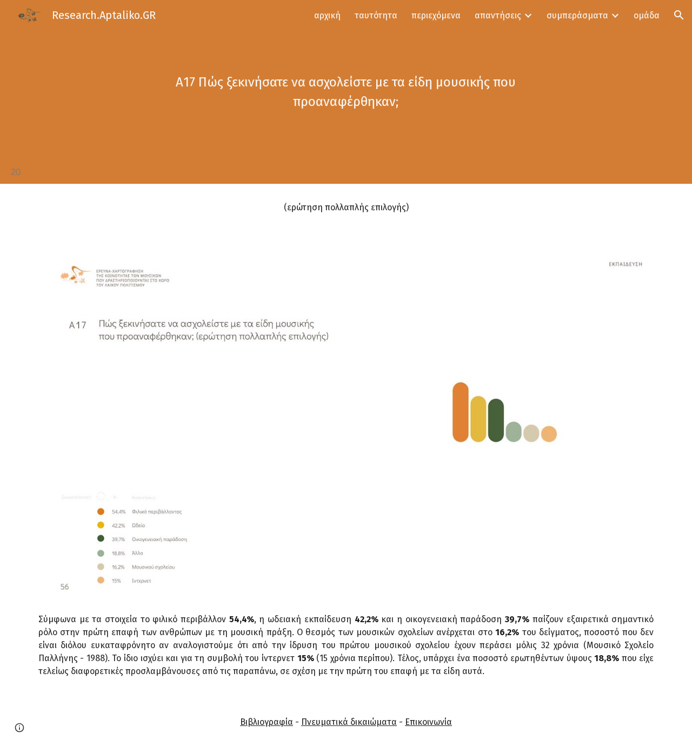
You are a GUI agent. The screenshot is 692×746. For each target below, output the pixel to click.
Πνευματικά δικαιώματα (349, 722)
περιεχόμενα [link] (436, 15)
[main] (346, 92)
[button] (679, 15)
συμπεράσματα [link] (577, 15)
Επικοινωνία (428, 722)
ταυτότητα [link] (376, 15)
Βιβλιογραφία (266, 722)
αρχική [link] (327, 15)
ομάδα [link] (647, 15)
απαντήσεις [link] (498, 15)
